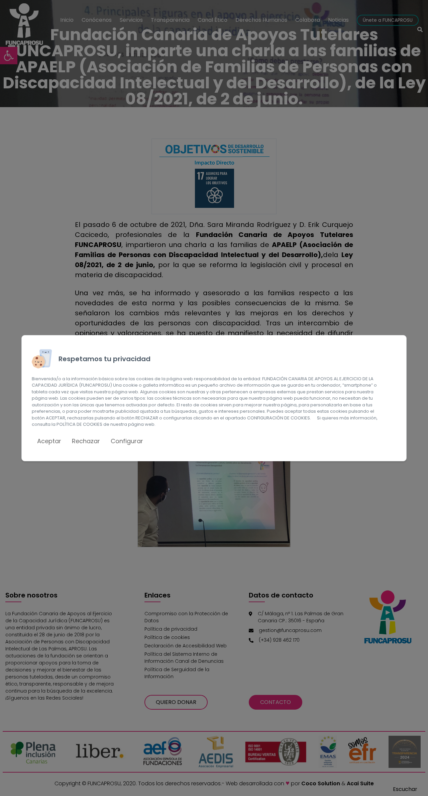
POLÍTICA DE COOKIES (79, 424)
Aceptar (49, 441)
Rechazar (86, 441)
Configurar (127, 441)
